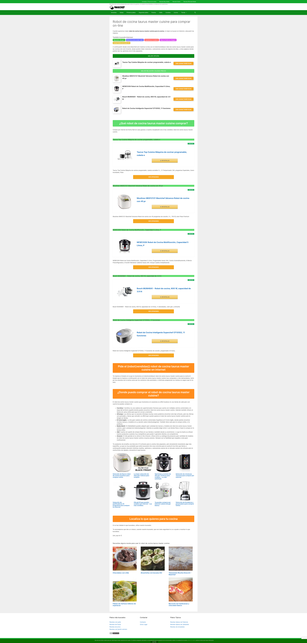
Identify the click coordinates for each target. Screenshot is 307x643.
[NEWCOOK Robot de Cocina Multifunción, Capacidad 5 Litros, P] (124, 246)
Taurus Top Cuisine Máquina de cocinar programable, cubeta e (162, 153)
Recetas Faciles (176, 1)
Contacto (143, 622)
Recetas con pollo (115, 622)
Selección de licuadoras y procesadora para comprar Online (185, 504)
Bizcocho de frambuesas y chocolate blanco (179, 604)
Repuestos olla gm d (119, 40)
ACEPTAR (154, 641)
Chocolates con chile (121, 573)
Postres (154, 12)
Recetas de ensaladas (177, 627)
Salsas (121, 12)
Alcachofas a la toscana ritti (151, 573)
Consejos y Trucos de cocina (149, 1)
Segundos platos (143, 12)
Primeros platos (131, 12)
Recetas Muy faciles (164, 1)
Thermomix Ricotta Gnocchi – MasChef (180, 574)
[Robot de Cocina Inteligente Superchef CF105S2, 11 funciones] (124, 336)
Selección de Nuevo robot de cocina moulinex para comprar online (122, 475)
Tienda (183, 12)
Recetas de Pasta (115, 624)
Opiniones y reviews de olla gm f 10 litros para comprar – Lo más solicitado (163, 476)
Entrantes (114, 12)
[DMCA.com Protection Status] (114, 634)
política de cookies (191, 640)
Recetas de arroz (115, 627)
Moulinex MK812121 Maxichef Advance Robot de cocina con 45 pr (163, 199)
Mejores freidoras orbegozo (168, 40)
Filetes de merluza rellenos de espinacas (124, 604)
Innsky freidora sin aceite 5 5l (122, 43)
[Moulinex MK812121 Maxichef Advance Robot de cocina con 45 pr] (124, 202)
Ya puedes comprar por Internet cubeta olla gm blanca (163, 504)
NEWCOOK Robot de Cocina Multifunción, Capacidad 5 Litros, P (162, 243)
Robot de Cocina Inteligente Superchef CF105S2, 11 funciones (161, 334)
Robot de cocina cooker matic (135, 40)
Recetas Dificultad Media (190, 1)
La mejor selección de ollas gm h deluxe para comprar (141, 475)
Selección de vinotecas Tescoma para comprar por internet (185, 475)
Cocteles (168, 12)
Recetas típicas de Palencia (179, 622)
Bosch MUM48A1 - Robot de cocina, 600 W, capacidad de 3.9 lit (164, 290)
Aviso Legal (143, 624)
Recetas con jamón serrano (118, 629)
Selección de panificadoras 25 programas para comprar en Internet (121, 505)
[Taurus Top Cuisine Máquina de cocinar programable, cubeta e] (124, 156)
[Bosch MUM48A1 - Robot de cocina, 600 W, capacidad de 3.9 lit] (124, 292)
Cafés (160, 12)
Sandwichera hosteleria (151, 40)
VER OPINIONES (153, 177)
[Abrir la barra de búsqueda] (195, 12)
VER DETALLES (165, 160)
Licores (176, 12)
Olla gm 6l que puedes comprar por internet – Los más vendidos (143, 504)
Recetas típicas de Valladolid (179, 624)
